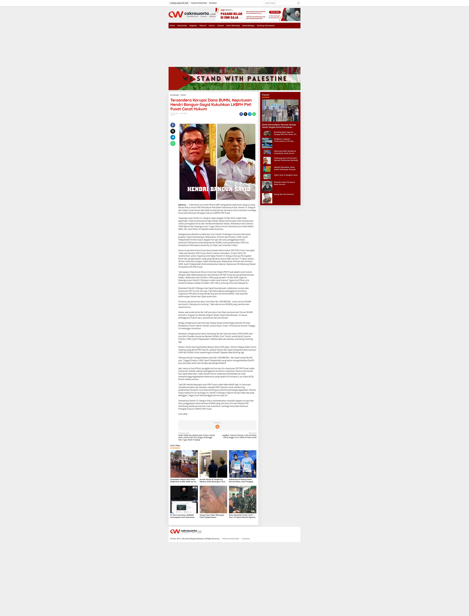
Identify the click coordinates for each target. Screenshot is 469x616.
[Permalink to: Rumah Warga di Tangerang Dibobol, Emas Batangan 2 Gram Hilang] (213, 464)
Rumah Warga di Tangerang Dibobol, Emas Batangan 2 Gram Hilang (213, 480)
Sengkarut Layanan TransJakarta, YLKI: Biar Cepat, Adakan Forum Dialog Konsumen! (286, 140)
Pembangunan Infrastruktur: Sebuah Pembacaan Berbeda (286, 159)
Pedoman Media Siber (230, 539)
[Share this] (241, 114)
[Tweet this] (245, 114)
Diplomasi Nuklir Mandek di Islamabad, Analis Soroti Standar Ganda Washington (285, 152)
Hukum (172, 115)
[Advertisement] (234, 47)
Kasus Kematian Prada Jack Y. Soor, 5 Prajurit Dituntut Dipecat (242, 516)
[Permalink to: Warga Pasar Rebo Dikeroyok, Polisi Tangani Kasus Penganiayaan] (213, 499)
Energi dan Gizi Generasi (284, 194)
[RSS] (217, 427)
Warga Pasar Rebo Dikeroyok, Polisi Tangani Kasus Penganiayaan (212, 516)
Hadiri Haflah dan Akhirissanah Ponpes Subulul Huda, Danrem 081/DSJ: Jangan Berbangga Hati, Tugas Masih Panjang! (196, 436)
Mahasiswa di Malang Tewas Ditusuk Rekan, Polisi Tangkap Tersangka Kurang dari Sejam (241, 480)
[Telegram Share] (250, 114)
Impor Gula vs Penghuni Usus (286, 175)
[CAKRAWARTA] (192, 14)
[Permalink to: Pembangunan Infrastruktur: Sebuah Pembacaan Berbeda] (267, 160)
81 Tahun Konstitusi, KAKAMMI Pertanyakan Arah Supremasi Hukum (182, 516)
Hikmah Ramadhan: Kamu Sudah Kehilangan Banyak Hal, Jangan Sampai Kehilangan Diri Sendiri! (284, 168)
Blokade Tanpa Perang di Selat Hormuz (284, 183)
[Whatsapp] (254, 114)
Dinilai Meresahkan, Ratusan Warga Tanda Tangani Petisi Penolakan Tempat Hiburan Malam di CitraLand (279, 126)
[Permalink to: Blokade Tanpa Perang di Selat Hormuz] (267, 186)
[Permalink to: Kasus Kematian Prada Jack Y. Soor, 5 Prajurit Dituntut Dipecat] (242, 499)
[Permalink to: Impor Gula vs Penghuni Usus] (267, 176)
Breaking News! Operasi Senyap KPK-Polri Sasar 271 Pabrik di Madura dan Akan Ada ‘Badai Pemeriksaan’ (285, 133)
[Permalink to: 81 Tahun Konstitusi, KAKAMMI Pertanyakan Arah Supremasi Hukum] (184, 499)
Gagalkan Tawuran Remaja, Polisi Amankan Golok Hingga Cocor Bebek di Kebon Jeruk (239, 435)
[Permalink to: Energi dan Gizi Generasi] (267, 198)
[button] (298, 3)
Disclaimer (246, 539)
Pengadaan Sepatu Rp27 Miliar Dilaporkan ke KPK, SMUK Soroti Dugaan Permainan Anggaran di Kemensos (183, 480)
